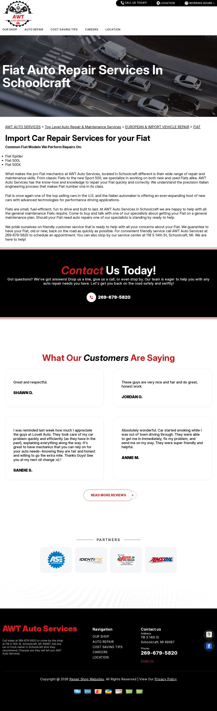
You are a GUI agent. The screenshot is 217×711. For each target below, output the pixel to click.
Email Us (147, 661)
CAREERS (91, 29)
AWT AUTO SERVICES (23, 127)
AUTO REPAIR (33, 29)
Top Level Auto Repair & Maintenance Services (83, 127)
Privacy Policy (166, 679)
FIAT (196, 127)
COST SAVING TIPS (64, 29)
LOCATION (112, 29)
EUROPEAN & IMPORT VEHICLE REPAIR (157, 127)
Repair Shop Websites (86, 679)
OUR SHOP (9, 29)
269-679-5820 (16, 235)
